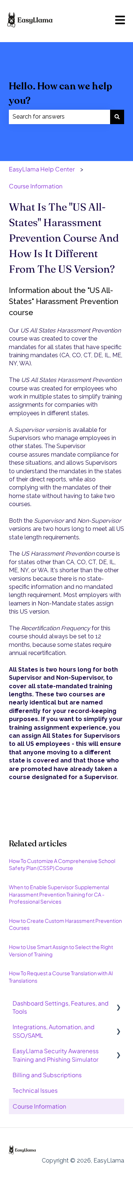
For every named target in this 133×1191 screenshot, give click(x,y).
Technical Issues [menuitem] (35, 1090)
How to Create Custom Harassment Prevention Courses (65, 924)
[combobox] (59, 117)
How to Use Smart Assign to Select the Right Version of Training (61, 950)
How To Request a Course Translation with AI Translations (61, 977)
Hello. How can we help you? (60, 93)
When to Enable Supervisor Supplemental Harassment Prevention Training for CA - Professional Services (59, 894)
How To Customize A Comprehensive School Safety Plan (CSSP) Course (62, 864)
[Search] (117, 117)
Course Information (35, 186)
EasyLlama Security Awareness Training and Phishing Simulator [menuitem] (56, 1055)
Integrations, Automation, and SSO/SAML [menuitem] (54, 1031)
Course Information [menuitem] (39, 1106)
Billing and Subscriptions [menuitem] (47, 1075)
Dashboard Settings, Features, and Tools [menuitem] (61, 1007)
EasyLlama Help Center (42, 169)
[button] (118, 1003)
